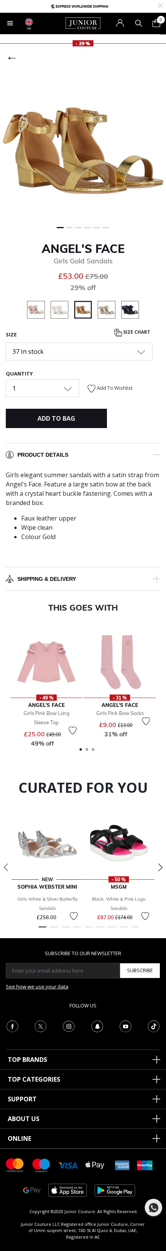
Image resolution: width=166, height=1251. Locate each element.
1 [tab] (42, 930)
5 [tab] (89, 930)
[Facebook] (12, 1025)
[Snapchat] (97, 1025)
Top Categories (34, 1079)
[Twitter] (40, 1025)
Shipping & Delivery (46, 579)
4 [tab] (77, 930)
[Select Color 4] (109, 311)
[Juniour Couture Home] (83, 23)
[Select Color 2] (62, 311)
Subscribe (140, 970)
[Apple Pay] (95, 1164)
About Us (23, 1118)
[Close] (160, 5)
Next (160, 867)
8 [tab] (123, 930)
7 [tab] (112, 930)
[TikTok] (153, 1025)
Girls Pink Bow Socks (120, 713)
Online (19, 1138)
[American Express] (122, 1164)
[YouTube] (125, 1025)
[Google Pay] (32, 1190)
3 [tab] (65, 930)
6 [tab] (100, 930)
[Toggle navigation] (10, 23)
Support (22, 1099)
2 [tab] (54, 930)
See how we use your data (37, 986)
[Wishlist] (72, 730)
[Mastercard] (15, 1164)
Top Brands (27, 1059)
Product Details (42, 455)
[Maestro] (41, 1164)
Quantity (19, 373)
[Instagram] (69, 1025)
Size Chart (136, 332)
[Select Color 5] (130, 311)
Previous (6, 867)
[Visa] (68, 1165)
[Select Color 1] (39, 311)
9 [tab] (135, 930)
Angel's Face (83, 248)
